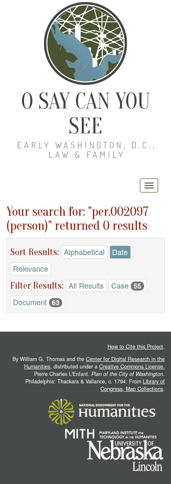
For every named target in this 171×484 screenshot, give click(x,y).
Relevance (30, 268)
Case (126, 285)
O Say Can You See (85, 114)
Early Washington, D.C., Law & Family (86, 150)
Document (36, 301)
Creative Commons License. (132, 366)
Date (120, 251)
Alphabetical (84, 251)
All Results (86, 285)
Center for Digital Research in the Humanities (94, 362)
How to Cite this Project (135, 346)
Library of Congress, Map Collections (132, 385)
